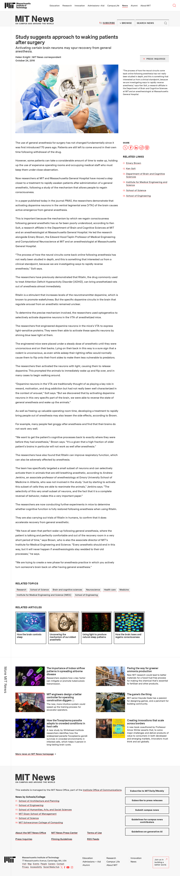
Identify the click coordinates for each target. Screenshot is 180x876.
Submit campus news (147, 810)
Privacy (25, 867)
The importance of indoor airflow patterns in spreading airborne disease (66, 671)
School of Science (136, 190)
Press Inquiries (23, 839)
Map (30, 864)
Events (36, 864)
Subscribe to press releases (147, 800)
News (125, 5)
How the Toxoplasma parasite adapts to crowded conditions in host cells (66, 723)
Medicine (124, 589)
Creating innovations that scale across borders (145, 722)
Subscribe (109, 23)
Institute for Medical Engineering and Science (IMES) (44, 595)
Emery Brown (133, 163)
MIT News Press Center (64, 832)
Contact (60, 864)
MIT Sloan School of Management (38, 813)
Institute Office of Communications (102, 790)
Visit (24, 864)
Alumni (134, 5)
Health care (110, 589)
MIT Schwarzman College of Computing (41, 822)
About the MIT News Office (30, 832)
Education (55, 5)
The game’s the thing (139, 694)
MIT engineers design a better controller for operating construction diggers (64, 697)
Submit (165, 23)
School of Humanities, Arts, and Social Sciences (45, 809)
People (44, 864)
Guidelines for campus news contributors (147, 820)
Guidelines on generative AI (147, 831)
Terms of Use (94, 832)
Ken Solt (131, 168)
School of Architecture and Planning (39, 800)
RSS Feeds (93, 839)
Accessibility (36, 867)
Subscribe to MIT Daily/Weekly (147, 791)
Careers (51, 864)
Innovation (80, 5)
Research (67, 5)
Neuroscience (93, 589)
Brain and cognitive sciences (67, 589)
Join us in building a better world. (160, 862)
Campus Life (113, 5)
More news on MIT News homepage (34, 754)
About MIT (145, 5)
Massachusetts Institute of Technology (40, 857)
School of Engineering (138, 195)
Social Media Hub (51, 867)
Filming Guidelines (61, 839)
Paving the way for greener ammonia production (142, 670)
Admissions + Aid (96, 5)
